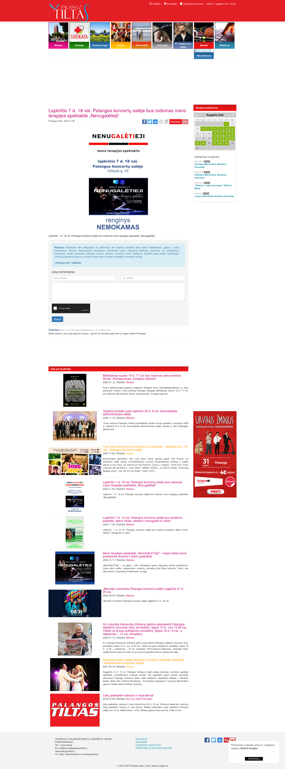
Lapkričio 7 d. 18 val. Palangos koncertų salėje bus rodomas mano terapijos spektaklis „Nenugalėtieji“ (142, 483)
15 (226, 133)
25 (203, 143)
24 (198, 143)
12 (209, 133)
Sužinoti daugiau (249, 748)
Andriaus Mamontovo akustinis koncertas (210, 166)
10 (198, 133)
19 (209, 138)
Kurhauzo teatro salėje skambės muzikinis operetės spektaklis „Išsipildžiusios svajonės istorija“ (144, 661)
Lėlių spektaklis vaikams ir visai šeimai (128, 695)
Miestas (130, 382)
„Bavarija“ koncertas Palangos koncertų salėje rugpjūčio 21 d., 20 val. (144, 590)
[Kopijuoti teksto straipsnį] (166, 121)
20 (215, 138)
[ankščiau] (196, 115)
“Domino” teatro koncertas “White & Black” (213, 187)
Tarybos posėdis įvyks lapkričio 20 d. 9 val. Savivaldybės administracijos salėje (140, 412)
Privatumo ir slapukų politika (154, 748)
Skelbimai (141, 741)
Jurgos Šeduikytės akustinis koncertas (214, 196)
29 (226, 143)
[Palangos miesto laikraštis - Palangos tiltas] (69, 10)
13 (215, 133)
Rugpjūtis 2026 (214, 114)
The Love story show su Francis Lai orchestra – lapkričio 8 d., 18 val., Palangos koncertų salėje (145, 448)
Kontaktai (171, 3)
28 (221, 143)
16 (232, 133)
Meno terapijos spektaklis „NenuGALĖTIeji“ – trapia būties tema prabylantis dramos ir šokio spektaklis (145, 554)
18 (203, 138)
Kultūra (130, 453)
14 (221, 133)
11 (203, 133)
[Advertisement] (142, 83)
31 (198, 147)
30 (232, 143)
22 (226, 138)
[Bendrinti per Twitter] (150, 121)
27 (215, 143)
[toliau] (233, 115)
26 (209, 143)
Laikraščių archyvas (193, 3)
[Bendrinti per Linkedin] (155, 121)
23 (232, 138)
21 (221, 138)
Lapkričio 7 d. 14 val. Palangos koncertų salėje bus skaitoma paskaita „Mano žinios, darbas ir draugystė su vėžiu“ (142, 519)
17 (198, 138)
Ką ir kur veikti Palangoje (139, 698)
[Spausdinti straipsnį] (160, 121)
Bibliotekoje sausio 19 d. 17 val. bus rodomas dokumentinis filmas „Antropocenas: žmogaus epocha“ (142, 377)
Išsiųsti (57, 319)
